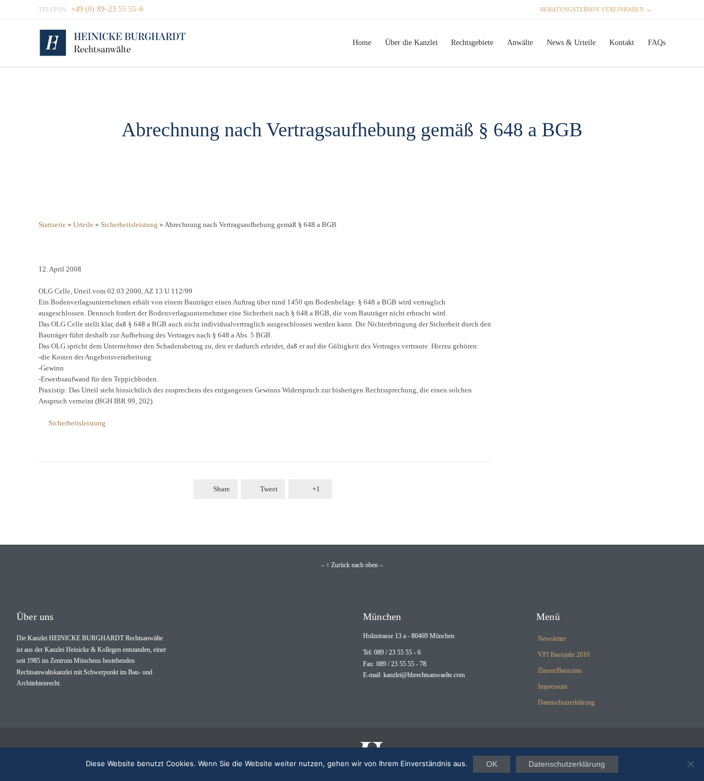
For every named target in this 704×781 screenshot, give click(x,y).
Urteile (83, 224)
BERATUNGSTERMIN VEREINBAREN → (591, 9)
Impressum (552, 686)
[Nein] (690, 763)
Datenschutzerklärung (566, 702)
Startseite (52, 224)
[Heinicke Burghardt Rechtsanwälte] (112, 43)
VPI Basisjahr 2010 (564, 654)
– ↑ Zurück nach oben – (352, 565)
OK (491, 764)
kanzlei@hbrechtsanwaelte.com (424, 675)
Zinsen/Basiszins (560, 670)
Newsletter (552, 638)
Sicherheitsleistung (129, 224)
